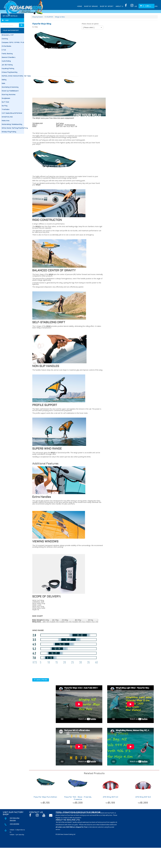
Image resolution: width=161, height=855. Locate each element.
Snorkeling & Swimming (10, 87)
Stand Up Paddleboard (10, 91)
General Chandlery (8, 57)
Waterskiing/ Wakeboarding (12, 124)
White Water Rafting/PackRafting (13, 128)
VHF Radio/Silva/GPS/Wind (12, 113)
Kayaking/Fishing (8, 68)
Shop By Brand (91, 6)
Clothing (5, 39)
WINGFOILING (7, 117)
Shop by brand (37, 17)
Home (79, 6)
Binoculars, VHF (8, 35)
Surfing (4, 106)
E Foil (4, 50)
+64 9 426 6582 (14, 824)
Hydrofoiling (6, 61)
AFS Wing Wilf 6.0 (143, 797)
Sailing (4, 79)
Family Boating (7, 53)
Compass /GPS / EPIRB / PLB (13, 42)
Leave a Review (41, 680)
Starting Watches (8, 94)
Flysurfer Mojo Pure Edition (45, 797)
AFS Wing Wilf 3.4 (110, 797)
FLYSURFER (49, 17)
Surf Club (5, 102)
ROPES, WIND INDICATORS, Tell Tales (13, 76)
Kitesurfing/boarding (9, 72)
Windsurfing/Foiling (9, 132)
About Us (120, 6)
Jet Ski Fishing (7, 65)
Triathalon (5, 109)
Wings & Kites (60, 17)
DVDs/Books (6, 46)
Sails (3, 83)
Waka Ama (5, 120)
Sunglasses (6, 98)
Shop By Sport (106, 6)
